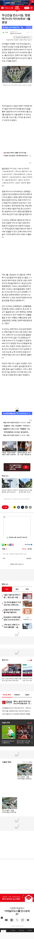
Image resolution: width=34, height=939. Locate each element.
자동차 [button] (27, 695)
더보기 (28, 660)
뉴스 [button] (6, 589)
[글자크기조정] (27, 32)
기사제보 (12, 930)
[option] (17, 3)
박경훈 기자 (13, 31)
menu (31, 7)
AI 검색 (26, 8)
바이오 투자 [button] (7, 695)
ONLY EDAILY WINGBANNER (17, 7)
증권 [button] (17, 589)
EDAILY (2, 8)
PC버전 (30, 930)
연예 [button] (27, 589)
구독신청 (21, 930)
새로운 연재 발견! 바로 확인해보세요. (16, 155)
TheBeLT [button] (17, 695)
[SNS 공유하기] (30, 32)
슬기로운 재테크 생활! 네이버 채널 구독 (16, 152)
